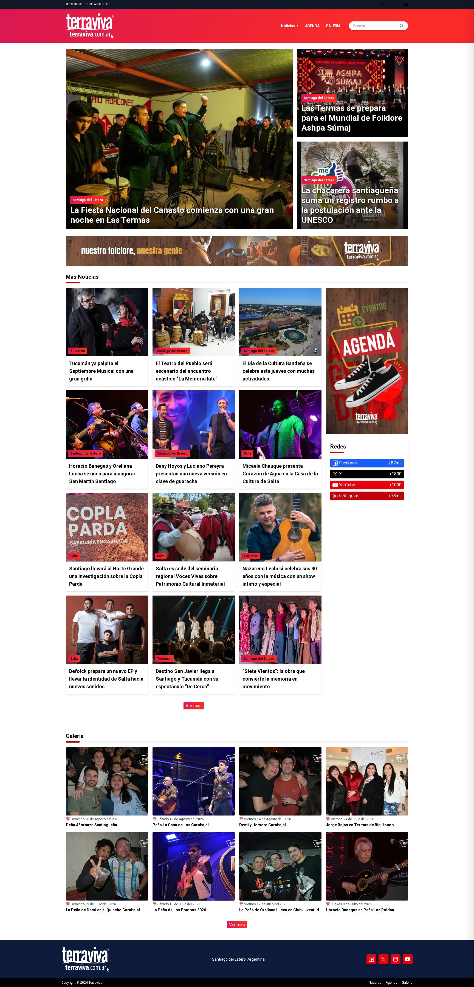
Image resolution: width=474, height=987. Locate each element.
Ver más (194, 705)
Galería (333, 26)
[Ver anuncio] (367, 361)
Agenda (312, 26)
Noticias (289, 26)
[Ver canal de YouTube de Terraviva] (237, 251)
